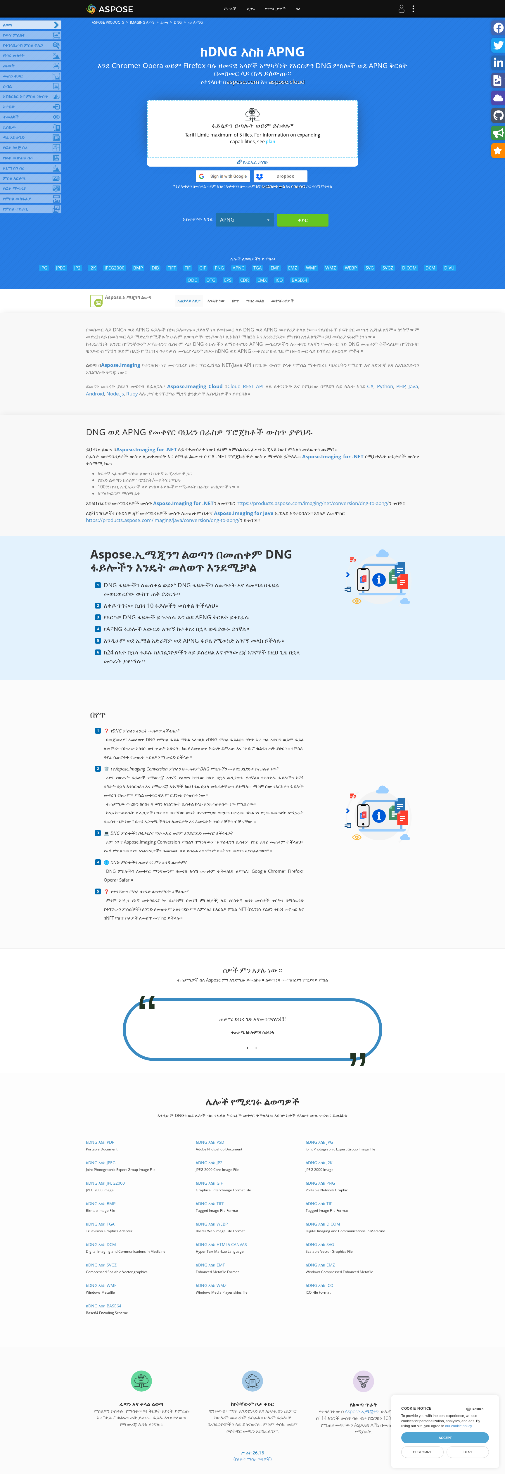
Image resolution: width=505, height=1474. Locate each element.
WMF (311, 268)
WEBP (351, 268)
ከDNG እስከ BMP (100, 1203)
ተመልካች (11, 117)
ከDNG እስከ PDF (100, 1142)
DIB (155, 268)
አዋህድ (9, 106)
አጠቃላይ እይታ (188, 300)
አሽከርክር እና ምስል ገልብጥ (25, 96)
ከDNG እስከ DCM (101, 1244)
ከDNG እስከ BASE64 (103, 1306)
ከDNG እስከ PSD (210, 1142)
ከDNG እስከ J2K (319, 1162)
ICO (279, 280)
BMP (138, 268)
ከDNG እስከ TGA (100, 1224)
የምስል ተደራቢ (15, 209)
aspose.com (242, 82)
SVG (370, 268)
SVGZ (388, 268)
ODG (193, 280)
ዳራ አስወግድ (14, 137)
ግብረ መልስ (255, 300)
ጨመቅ (9, 65)
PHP (401, 386)
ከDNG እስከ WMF (101, 1285)
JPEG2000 (114, 268)
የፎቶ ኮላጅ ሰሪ (15, 147)
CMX (262, 280)
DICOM (409, 268)
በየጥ (235, 300)
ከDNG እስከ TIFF (210, 1203)
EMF (275, 268)
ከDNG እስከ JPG (319, 1142)
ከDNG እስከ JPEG (100, 1162)
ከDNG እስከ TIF (319, 1203)
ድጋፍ (250, 8)
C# (370, 386)
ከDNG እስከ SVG (320, 1244)
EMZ (292, 268)
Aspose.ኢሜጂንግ (361, 1411)
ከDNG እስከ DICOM (323, 1224)
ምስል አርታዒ (14, 178)
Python (385, 386)
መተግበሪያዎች (282, 300)
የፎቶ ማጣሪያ (14, 188)
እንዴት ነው (216, 300)
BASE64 (299, 280)
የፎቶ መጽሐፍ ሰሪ (18, 157)
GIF (202, 268)
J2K (92, 268)
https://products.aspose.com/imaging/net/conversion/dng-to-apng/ (312, 503)
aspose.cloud (287, 82)
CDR (244, 280)
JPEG (60, 268)
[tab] (247, 1046)
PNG (219, 268)
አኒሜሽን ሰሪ (14, 168)
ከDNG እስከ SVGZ (101, 1265)
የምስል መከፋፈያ (17, 198)
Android (95, 393)
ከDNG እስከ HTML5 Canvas (221, 1244)
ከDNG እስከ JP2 (209, 1162)
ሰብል (7, 86)
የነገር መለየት (14, 55)
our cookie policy (458, 1426)
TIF (188, 268)
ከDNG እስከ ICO (319, 1285)
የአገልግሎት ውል (273, 186)
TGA (257, 268)
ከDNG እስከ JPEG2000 (105, 1183)
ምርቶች (230, 8)
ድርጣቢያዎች (275, 8)
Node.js (115, 393)
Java (413, 386)
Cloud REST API (245, 386)
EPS (227, 280)
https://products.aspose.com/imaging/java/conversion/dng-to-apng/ (163, 520)
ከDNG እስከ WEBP (212, 1224)
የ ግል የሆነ (298, 186)
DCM (430, 268)
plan (270, 141)
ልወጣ (7, 24)
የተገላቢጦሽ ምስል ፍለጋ (23, 45)
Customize (422, 1452)
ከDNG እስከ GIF (209, 1183)
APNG (227, 219)
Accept (445, 1438)
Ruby (132, 393)
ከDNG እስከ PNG (320, 1183)
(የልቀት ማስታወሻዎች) (252, 1459)
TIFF (172, 268)
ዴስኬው (9, 127)
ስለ (298, 8)
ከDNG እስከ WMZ (211, 1285)
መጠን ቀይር (13, 76)
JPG (43, 268)
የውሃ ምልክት (14, 35)
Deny (468, 1452)
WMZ (330, 268)
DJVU (449, 268)
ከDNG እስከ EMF (210, 1265)
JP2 (77, 268)
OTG (210, 280)
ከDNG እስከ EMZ (320, 1265)
